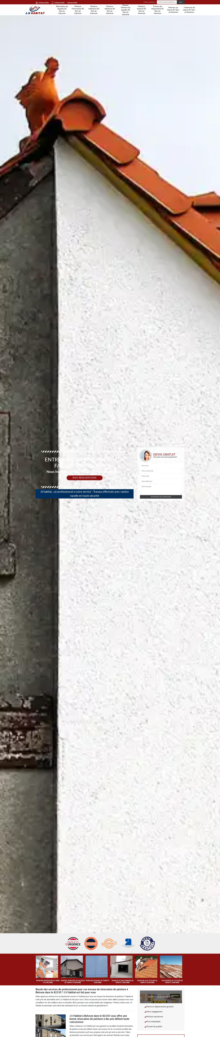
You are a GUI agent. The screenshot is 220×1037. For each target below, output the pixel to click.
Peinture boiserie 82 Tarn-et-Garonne (141, 10)
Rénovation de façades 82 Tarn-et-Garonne (62, 10)
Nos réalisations (85, 478)
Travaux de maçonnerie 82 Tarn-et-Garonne (157, 10)
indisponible (43, 3)
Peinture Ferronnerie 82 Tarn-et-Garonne (78, 10)
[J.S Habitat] (34, 9)
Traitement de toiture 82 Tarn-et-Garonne (189, 10)
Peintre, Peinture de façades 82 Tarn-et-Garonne (125, 10)
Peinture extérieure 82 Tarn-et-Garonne (93, 10)
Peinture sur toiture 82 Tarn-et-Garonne (173, 10)
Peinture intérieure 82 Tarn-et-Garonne (110, 10)
